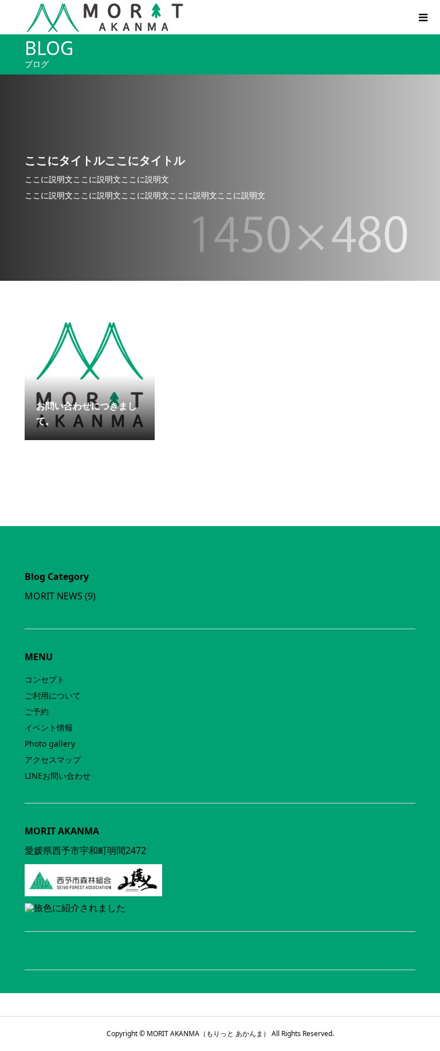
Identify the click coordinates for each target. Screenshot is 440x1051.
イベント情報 (49, 727)
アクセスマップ (53, 759)
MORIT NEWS (53, 596)
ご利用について (53, 695)
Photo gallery (50, 743)
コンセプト (45, 679)
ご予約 (37, 711)
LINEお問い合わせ (58, 775)
